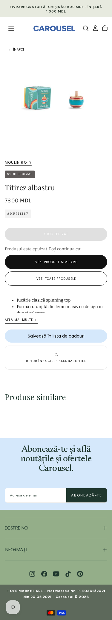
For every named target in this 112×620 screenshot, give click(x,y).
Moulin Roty (18, 162)
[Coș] (105, 28)
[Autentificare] (95, 28)
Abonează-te (86, 495)
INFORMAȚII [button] (16, 549)
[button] (11, 28)
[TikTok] (68, 573)
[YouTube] (56, 573)
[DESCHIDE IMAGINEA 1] (104, 143)
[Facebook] (44, 573)
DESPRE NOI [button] (16, 528)
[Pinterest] (80, 573)
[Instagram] (32, 573)
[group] (56, 358)
